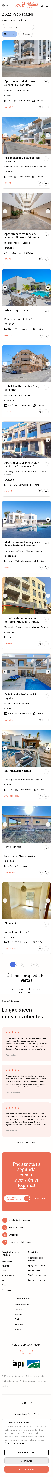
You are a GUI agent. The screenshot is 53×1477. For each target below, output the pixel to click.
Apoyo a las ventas (37, 1265)
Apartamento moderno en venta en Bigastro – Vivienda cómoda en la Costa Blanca (21, 237)
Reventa (5, 1266)
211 (34, 964)
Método (18, 1314)
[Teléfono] (46, 107)
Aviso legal (19, 1376)
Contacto (19, 1309)
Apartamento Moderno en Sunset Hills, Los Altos (20, 83)
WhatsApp (13, 1235)
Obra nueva (7, 1261)
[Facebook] (30, 1351)
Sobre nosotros (22, 1304)
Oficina (18, 1329)
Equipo (18, 1319)
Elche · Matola (12, 847)
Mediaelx (5, 1386)
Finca (4, 1285)
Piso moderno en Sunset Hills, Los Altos (22, 160)
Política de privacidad (35, 1376)
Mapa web (42, 1381)
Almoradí (10, 923)
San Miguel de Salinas (17, 771)
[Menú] (48, 6)
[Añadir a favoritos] (46, 82)
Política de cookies (10, 1381)
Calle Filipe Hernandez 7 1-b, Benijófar (21, 388)
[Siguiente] (40, 964)
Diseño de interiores (37, 1275)
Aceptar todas (26, 1469)
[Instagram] (22, 1351)
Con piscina (7, 1290)
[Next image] (48, 59)
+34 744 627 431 (16, 1227)
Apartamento (8, 1275)
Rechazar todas (26, 1452)
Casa (4, 1270)
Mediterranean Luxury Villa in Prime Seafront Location (22, 544)
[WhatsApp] (40, 107)
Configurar (26, 1460)
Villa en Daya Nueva (16, 310)
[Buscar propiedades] (42, 6)
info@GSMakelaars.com (19, 1220)
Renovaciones (34, 1270)
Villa (3, 1280)
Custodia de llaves (36, 1280)
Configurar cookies (28, 1381)
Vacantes (19, 1324)
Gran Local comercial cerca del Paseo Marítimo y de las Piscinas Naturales (21, 622)
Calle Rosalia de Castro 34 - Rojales (21, 696)
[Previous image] (5, 59)
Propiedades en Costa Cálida (26, 1414)
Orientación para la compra (37, 1259)
